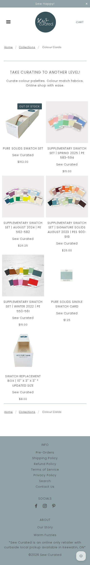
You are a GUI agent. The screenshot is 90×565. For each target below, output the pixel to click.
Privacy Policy (45, 475)
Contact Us (45, 487)
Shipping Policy (45, 458)
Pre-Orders (45, 452)
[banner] (45, 22)
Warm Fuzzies (45, 535)
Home (8, 47)
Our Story (45, 527)
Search (45, 481)
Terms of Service (45, 469)
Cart (80, 22)
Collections (27, 47)
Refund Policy (45, 464)
